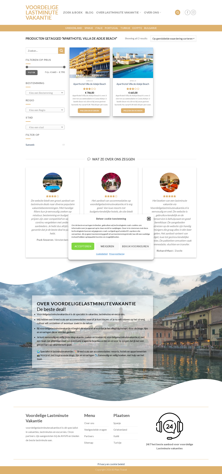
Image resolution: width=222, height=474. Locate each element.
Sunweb (30, 144)
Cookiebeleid (102, 254)
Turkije (125, 28)
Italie (99, 28)
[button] (148, 218)
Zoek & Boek (73, 12)
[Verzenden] (61, 50)
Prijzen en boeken (89, 111)
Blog (89, 12)
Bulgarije (150, 28)
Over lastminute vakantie (117, 12)
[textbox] (44, 93)
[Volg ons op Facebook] (187, 12)
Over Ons (151, 12)
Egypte (137, 28)
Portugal (111, 28)
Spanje (89, 28)
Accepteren (83, 246)
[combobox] (45, 92)
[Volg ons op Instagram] (193, 12)
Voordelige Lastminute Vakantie (42, 12)
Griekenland (73, 28)
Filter (31, 72)
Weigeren (107, 246)
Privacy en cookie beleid (111, 464)
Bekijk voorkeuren (135, 246)
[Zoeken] (177, 12)
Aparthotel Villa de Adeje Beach (89, 84)
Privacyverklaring (116, 254)
